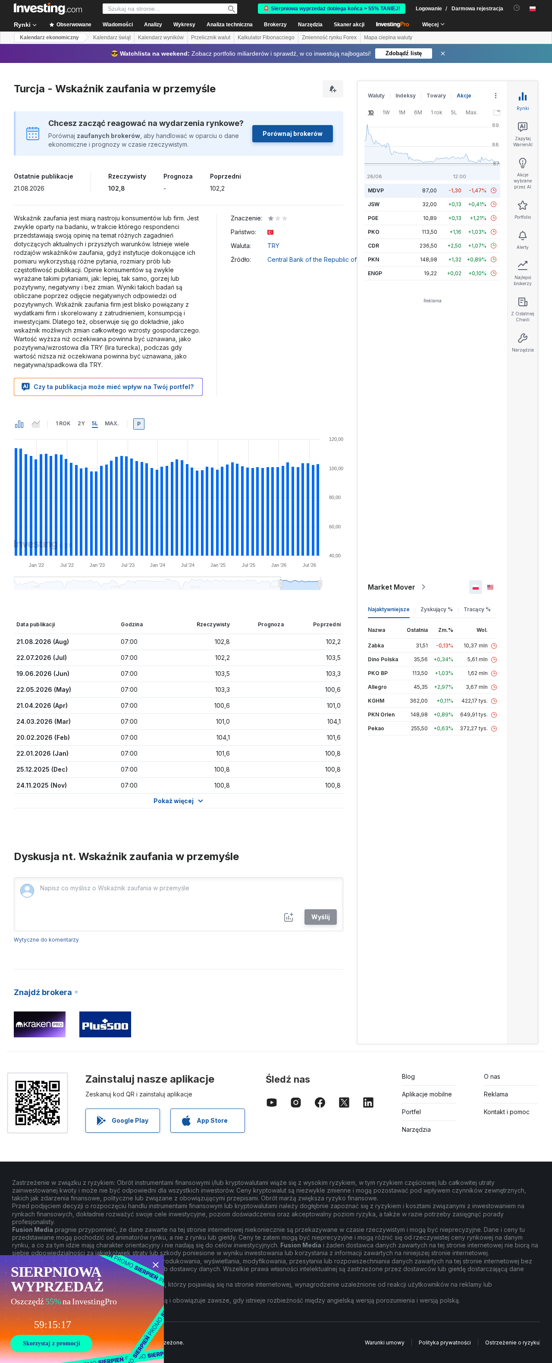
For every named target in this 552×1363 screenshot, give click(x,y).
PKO (374, 232)
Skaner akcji (349, 25)
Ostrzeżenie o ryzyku (512, 1342)
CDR (373, 245)
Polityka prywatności (445, 1342)
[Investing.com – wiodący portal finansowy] (48, 9)
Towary (436, 95)
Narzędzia (416, 1129)
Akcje (464, 95)
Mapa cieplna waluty (388, 38)
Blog (408, 1076)
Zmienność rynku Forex (329, 38)
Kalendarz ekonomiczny (49, 38)
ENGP (375, 273)
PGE (373, 218)
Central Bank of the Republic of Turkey (323, 259)
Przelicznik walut (210, 38)
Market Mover (391, 587)
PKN (373, 259)
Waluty (376, 95)
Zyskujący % (436, 609)
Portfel (411, 1111)
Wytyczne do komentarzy (46, 939)
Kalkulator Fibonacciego (266, 38)
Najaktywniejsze (389, 609)
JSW (374, 204)
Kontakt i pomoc (507, 1111)
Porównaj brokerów (293, 133)
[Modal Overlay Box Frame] (82, 1309)
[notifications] (517, 8)
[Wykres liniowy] (35, 424)
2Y (81, 423)
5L (95, 423)
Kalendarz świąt (112, 38)
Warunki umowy (385, 1342)
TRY (273, 245)
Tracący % (477, 609)
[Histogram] (19, 424)
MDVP (376, 190)
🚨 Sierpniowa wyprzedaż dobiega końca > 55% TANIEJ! (331, 9)
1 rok (63, 423)
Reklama (496, 1094)
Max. (112, 423)
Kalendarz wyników (161, 38)
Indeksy (405, 95)
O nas (492, 1076)
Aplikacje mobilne (427, 1094)
